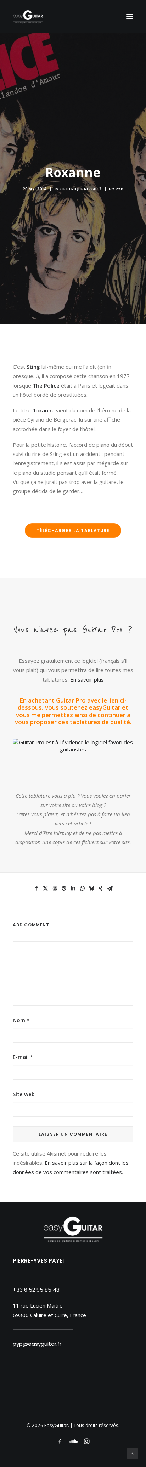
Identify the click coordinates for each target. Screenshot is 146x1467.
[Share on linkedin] (73, 888)
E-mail (23, 1056)
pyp (120, 189)
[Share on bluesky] (91, 888)
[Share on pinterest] (64, 888)
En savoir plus (87, 679)
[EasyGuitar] (28, 17)
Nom (21, 1019)
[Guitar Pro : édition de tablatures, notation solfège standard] (73, 749)
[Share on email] (110, 888)
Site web (24, 1094)
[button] (129, 16)
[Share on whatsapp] (82, 888)
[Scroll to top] (132, 1452)
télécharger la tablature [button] (73, 530)
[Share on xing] (100, 888)
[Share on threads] (54, 888)
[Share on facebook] (36, 888)
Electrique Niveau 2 (81, 189)
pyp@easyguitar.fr (37, 1344)
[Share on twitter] (45, 888)
